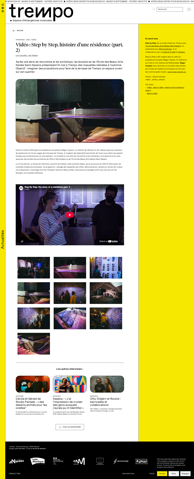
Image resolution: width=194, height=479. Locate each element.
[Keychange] (121, 461)
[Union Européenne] (100, 461)
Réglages (185, 473)
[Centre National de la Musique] (79, 461)
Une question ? (128, 474)
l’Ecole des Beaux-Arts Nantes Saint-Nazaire (163, 46)
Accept (162, 473)
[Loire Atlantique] (37, 461)
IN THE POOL (20, 449)
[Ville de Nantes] (16, 461)
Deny (174, 473)
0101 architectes (165, 49)
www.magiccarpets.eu (176, 72)
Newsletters (14, 474)
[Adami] (141, 461)
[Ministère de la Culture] (58, 461)
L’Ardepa (181, 52)
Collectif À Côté (168, 52)
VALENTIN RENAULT (39, 449)
